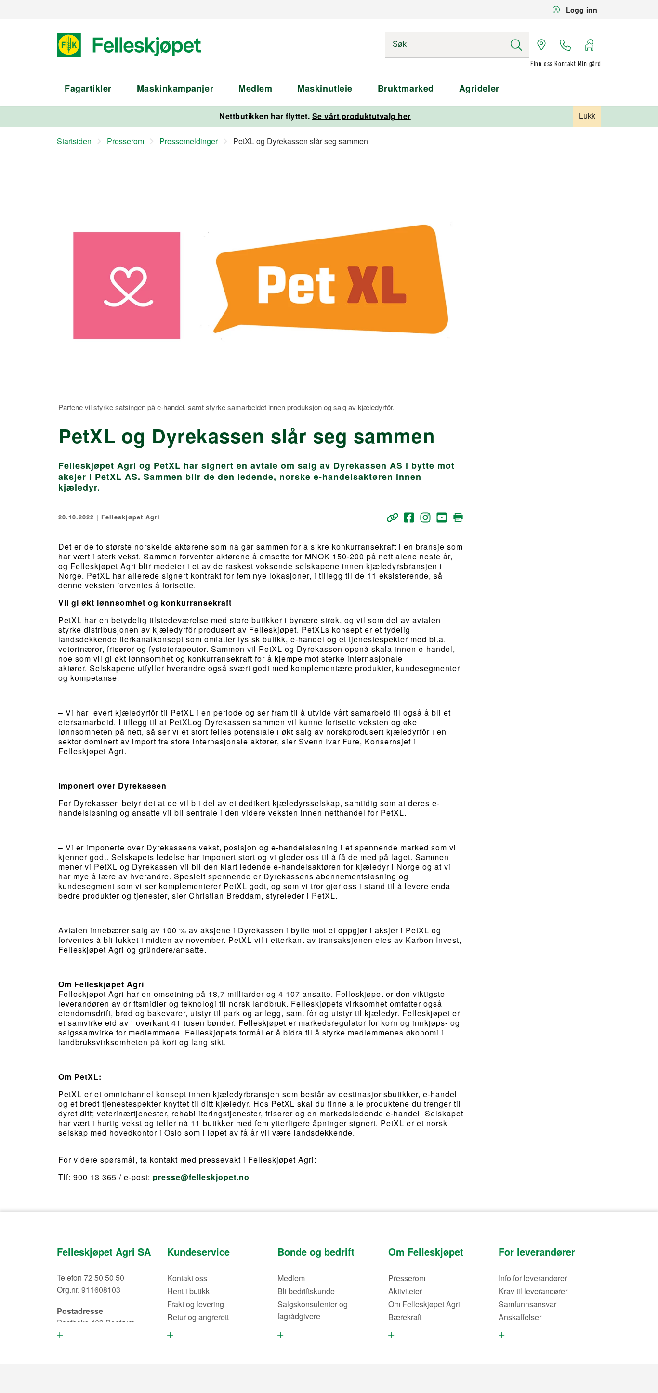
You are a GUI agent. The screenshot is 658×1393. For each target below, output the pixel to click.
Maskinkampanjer (175, 88)
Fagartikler (88, 88)
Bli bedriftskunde (306, 1291)
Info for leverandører (533, 1278)
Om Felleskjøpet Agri (424, 1304)
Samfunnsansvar (527, 1304)
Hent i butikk (188, 1291)
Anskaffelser (520, 1317)
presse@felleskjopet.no (201, 1176)
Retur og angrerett (198, 1317)
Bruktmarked (406, 88)
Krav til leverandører (533, 1291)
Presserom (406, 1278)
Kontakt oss (187, 1278)
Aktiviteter (405, 1291)
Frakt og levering (195, 1304)
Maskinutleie (324, 88)
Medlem (255, 88)
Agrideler (479, 88)
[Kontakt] (565, 44)
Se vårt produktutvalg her (361, 115)
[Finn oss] (541, 44)
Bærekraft (404, 1317)
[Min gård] (589, 44)
